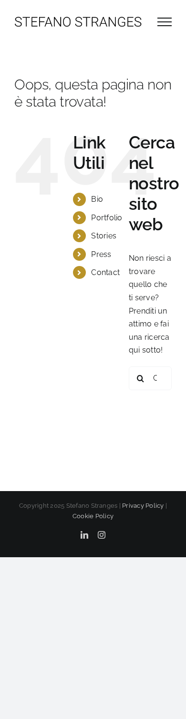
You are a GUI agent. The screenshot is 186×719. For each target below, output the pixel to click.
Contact (105, 272)
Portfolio (106, 217)
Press (101, 254)
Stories (103, 235)
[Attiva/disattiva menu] (164, 22)
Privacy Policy (143, 505)
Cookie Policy (93, 516)
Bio (97, 199)
